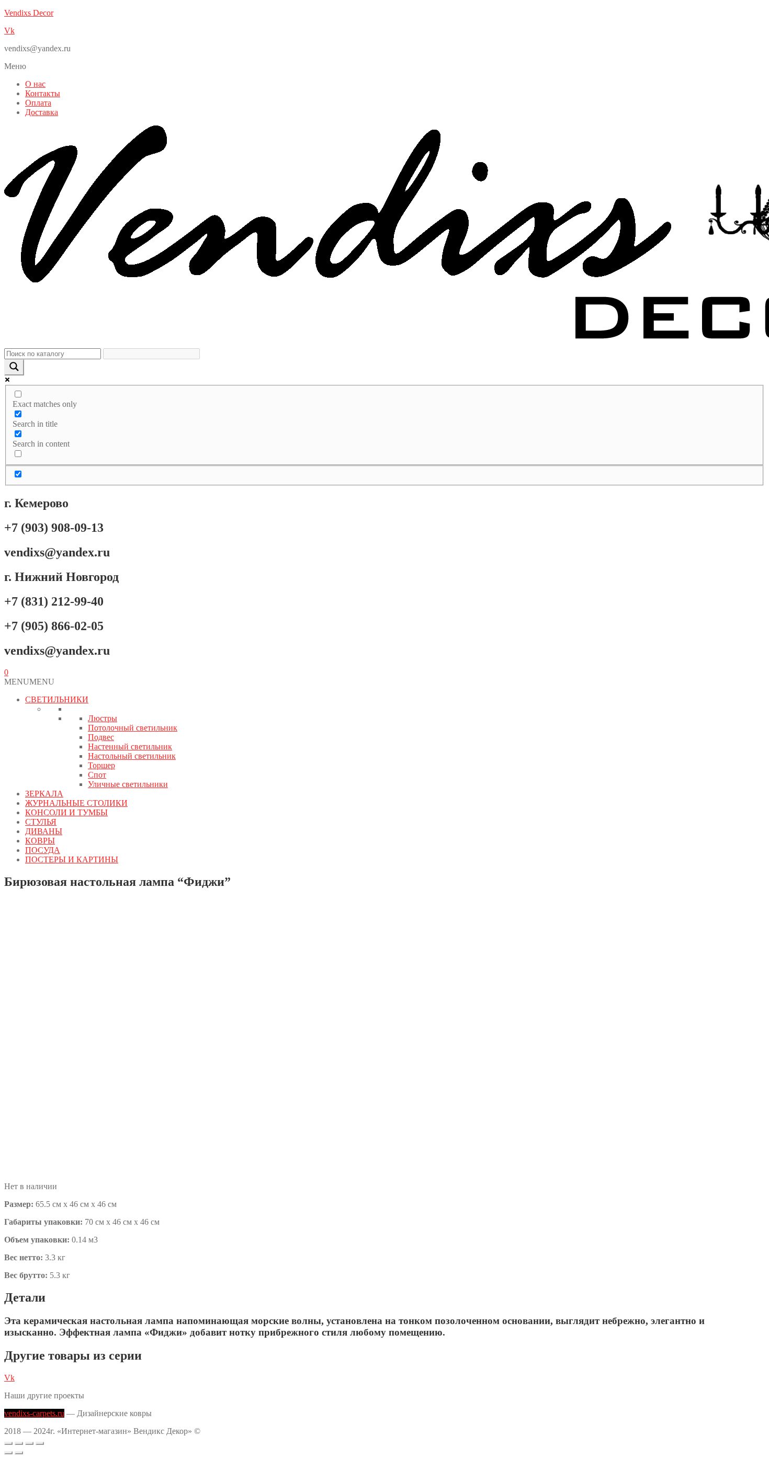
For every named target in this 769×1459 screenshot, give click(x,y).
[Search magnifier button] (14, 367)
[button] (384, 66)
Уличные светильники (128, 784)
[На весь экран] (19, 1443)
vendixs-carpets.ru (34, 1413)
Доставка (41, 112)
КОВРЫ (40, 840)
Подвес (101, 737)
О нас (35, 83)
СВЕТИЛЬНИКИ (56, 699)
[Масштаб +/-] (8, 1443)
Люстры (102, 718)
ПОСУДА (42, 850)
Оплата (38, 102)
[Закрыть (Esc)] (40, 1443)
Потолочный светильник (132, 727)
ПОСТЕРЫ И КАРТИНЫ (71, 859)
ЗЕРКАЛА (44, 793)
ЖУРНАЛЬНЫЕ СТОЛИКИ (76, 803)
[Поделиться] (29, 1443)
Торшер (101, 765)
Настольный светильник (132, 755)
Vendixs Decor (28, 12)
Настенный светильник (130, 746)
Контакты (42, 93)
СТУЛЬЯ (40, 821)
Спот (97, 774)
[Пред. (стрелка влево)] (8, 1452)
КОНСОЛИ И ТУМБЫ (66, 812)
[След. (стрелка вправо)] (19, 1452)
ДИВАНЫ (43, 831)
